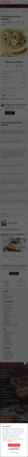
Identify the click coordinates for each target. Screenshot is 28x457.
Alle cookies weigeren (14, 448)
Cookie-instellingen (14, 452)
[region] (14, 440)
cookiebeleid (9, 440)
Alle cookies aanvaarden (14, 445)
